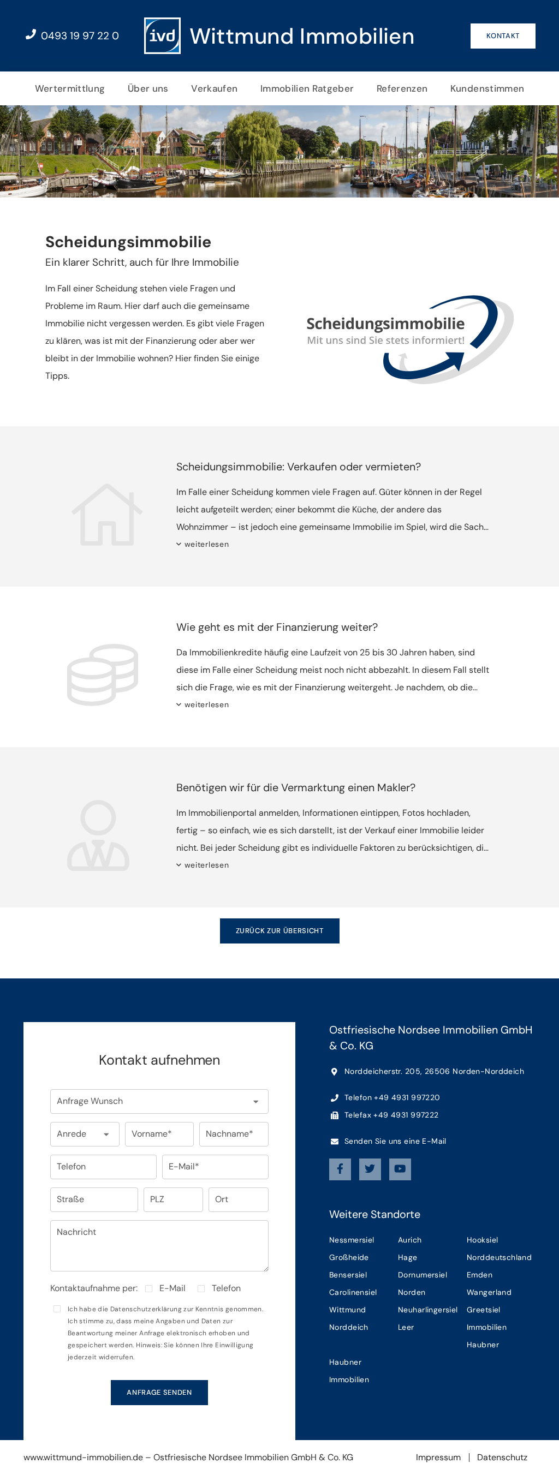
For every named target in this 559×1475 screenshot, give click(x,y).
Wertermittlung (70, 88)
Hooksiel (482, 1240)
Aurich (410, 1240)
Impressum (438, 1457)
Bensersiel (348, 1275)
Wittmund (347, 1310)
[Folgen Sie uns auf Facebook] (340, 1169)
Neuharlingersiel (428, 1310)
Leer (406, 1327)
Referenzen (402, 88)
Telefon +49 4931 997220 (391, 1097)
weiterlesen (207, 544)
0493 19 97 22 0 (78, 36)
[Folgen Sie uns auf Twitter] (370, 1169)
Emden (479, 1275)
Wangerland (489, 1292)
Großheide (349, 1257)
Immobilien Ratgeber (307, 88)
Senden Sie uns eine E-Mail (394, 1141)
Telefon (226, 1288)
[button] (159, 1101)
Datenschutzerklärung (146, 1309)
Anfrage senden (159, 1392)
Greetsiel (484, 1310)
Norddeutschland (499, 1257)
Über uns (148, 88)
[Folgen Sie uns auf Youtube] (400, 1169)
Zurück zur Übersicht (280, 930)
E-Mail (172, 1288)
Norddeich (348, 1327)
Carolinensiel (353, 1292)
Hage (408, 1257)
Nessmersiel (351, 1240)
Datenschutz (502, 1457)
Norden (412, 1292)
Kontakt (503, 35)
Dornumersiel (422, 1275)
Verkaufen (214, 88)
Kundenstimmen (487, 88)
